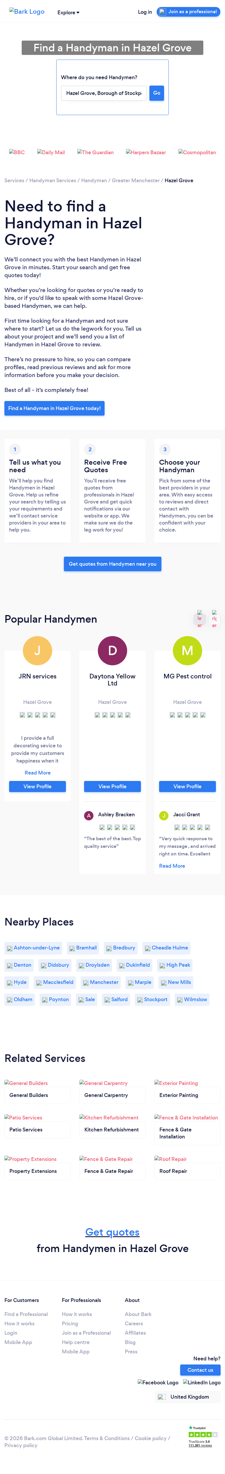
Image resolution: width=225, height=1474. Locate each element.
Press (131, 1351)
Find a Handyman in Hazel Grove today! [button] (54, 408)
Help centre (76, 1342)
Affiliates (135, 1332)
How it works (19, 1323)
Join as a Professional (86, 1332)
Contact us (200, 1370)
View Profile (37, 786)
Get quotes (112, 1232)
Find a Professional (26, 1314)
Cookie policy (151, 1438)
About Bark (138, 1314)
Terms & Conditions (107, 1438)
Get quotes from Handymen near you (112, 563)
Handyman (94, 180)
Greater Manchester (136, 180)
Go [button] (156, 92)
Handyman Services (52, 180)
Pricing (70, 1323)
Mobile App (18, 1342)
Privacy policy (21, 1445)
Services (14, 180)
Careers (134, 1323)
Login (10, 1332)
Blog (130, 1342)
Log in (145, 11)
